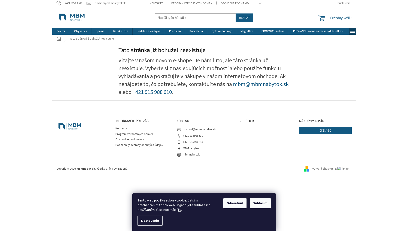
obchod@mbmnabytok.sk (199, 129)
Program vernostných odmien (191, 3)
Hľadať (244, 17)
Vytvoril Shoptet (322, 169)
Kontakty (156, 3)
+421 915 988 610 (152, 92)
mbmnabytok (191, 155)
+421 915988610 (193, 136)
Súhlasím (260, 203)
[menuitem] (61, 31)
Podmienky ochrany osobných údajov (139, 145)
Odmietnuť (235, 203)
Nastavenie (150, 220)
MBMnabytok (191, 148)
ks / (325, 130)
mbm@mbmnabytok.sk (261, 84)
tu (179, 209)
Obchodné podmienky (235, 3)
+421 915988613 (193, 142)
